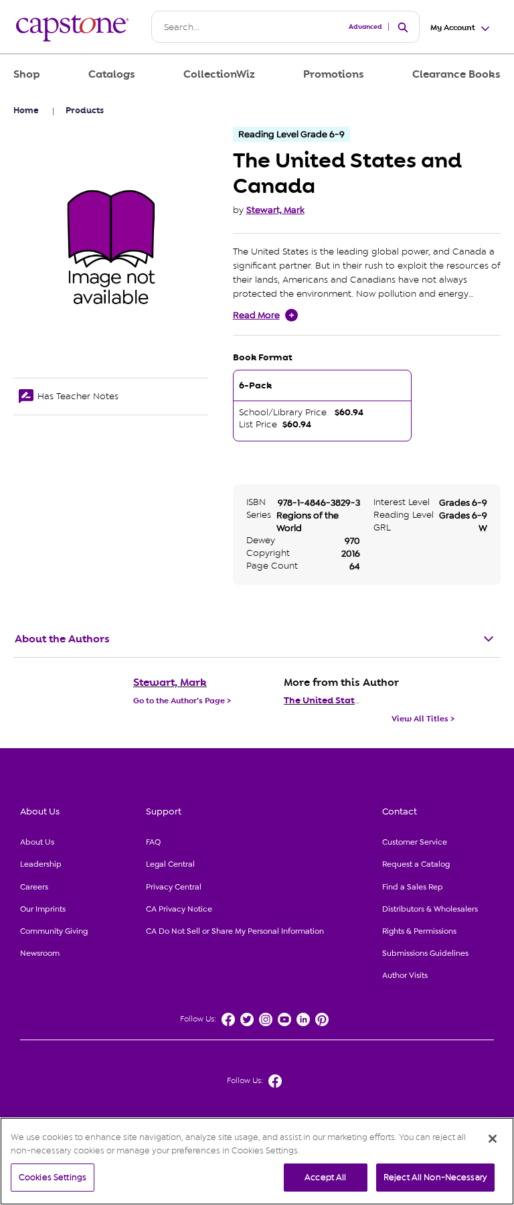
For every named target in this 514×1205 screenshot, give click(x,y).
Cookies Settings (52, 1177)
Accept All (325, 1177)
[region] (257, 1161)
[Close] (492, 1138)
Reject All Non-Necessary (435, 1177)
